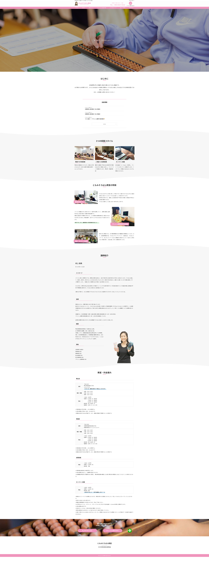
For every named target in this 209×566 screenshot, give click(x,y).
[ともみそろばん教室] (83, 4)
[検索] (133, 0)
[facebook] (129, 0)
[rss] (132, 0)
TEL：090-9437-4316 (117, 5)
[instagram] (131, 0)
